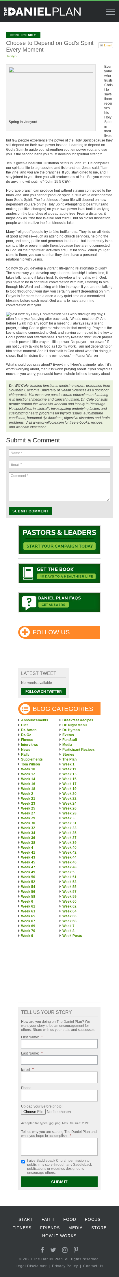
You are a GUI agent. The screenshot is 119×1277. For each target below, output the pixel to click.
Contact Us (93, 1266)
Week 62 (69, 906)
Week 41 (28, 852)
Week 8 (68, 931)
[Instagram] (65, 1250)
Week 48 (69, 867)
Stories (68, 754)
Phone (26, 1088)
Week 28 (69, 813)
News (25, 750)
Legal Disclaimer (31, 1266)
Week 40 (69, 848)
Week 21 (28, 799)
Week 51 (69, 877)
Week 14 (28, 779)
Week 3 (68, 818)
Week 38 (28, 843)
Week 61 (28, 906)
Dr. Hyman (71, 730)
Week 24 (69, 803)
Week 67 (28, 921)
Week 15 (69, 779)
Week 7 (68, 926)
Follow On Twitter (43, 692)
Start (25, 1219)
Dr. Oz (26, 735)
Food (69, 1219)
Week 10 (28, 769)
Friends (50, 1227)
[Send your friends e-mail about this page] (105, 44)
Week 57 (69, 892)
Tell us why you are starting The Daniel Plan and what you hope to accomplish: (59, 1134)
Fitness (27, 740)
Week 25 (28, 808)
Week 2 (27, 794)
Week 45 (28, 862)
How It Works (59, 1235)
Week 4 (27, 848)
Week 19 (69, 789)
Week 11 (69, 769)
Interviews (29, 745)
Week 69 (28, 926)
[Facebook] (42, 1250)
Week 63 (28, 911)
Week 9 (27, 936)
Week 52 (28, 882)
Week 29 (28, 818)
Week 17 (69, 784)
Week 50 (28, 877)
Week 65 (28, 916)
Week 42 (69, 852)
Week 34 (28, 833)
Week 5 (68, 872)
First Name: (32, 1037)
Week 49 (28, 872)
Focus (93, 1219)
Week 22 (69, 799)
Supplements (32, 759)
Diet (24, 725)
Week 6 (27, 901)
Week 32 (28, 828)
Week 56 (28, 892)
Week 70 (28, 931)
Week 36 (28, 838)
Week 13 (69, 774)
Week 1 (68, 764)
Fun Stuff (69, 740)
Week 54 (28, 887)
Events (68, 735)
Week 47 (28, 867)
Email (27, 1069)
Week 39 (69, 843)
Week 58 (28, 897)
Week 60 (69, 901)
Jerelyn (11, 56)
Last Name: (32, 1053)
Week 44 (69, 857)
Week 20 (69, 794)
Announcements (34, 720)
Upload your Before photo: (41, 1106)
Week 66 (69, 916)
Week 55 (69, 887)
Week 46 (69, 862)
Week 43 (28, 857)
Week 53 (69, 882)
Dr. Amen (28, 730)
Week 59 (69, 897)
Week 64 (69, 911)
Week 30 (28, 823)
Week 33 (69, 828)
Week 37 (69, 838)
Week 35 (69, 833)
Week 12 (28, 774)
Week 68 (69, 921)
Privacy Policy (65, 1266)
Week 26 (69, 808)
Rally (25, 754)
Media (67, 745)
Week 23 (28, 803)
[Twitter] (53, 1250)
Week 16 (28, 784)
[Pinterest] (76, 1250)
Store (99, 1227)
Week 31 (69, 823)
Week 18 (28, 789)
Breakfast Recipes (77, 720)
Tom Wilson (30, 764)
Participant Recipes (78, 750)
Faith (48, 1219)
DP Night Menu (74, 725)
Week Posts (72, 936)
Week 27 (28, 813)
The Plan (69, 759)
